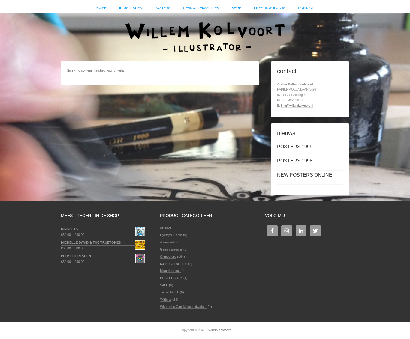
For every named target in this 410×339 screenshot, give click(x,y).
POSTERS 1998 (294, 160)
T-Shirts (165, 299)
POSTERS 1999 (294, 146)
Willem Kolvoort (205, 34)
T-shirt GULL (169, 292)
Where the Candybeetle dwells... (183, 306)
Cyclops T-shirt (171, 235)
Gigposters (168, 256)
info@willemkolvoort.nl (297, 105)
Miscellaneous (170, 270)
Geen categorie (171, 249)
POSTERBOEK (171, 278)
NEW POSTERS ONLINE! (305, 174)
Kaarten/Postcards (173, 264)
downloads (168, 242)
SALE (164, 285)
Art (162, 228)
